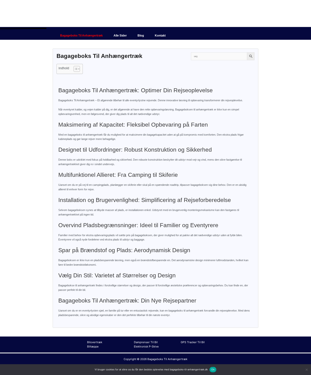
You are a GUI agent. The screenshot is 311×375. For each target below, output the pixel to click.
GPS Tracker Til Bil (193, 342)
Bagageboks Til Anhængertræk (81, 35)
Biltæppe (93, 346)
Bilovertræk (94, 342)
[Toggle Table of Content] (75, 69)
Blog (141, 35)
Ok (213, 369)
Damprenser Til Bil (146, 342)
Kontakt (160, 35)
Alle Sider (120, 35)
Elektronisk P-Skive (146, 346)
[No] (306, 369)
